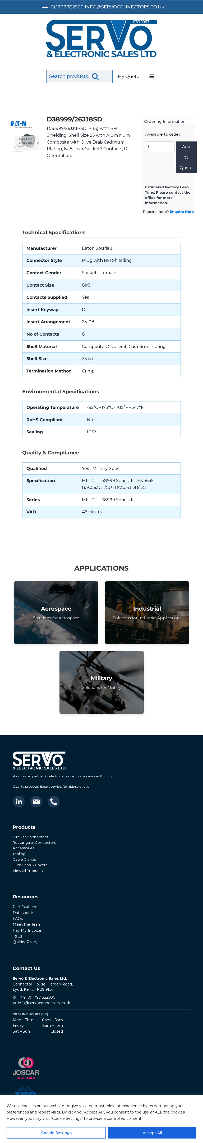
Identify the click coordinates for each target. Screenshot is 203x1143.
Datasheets (23, 912)
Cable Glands (24, 859)
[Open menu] (151, 76)
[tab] (25, 146)
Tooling (19, 854)
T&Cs (17, 936)
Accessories (23, 848)
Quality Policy (25, 942)
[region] (101, 1119)
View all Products (28, 871)
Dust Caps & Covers (30, 865)
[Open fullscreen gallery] (33, 147)
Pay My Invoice (27, 930)
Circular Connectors (30, 837)
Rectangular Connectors (34, 842)
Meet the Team (27, 924)
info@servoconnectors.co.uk (44, 1002)
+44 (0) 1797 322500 (37, 997)
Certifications (25, 906)
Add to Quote (186, 157)
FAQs (18, 918)
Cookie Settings (56, 1132)
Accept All (152, 1132)
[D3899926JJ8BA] (25, 141)
